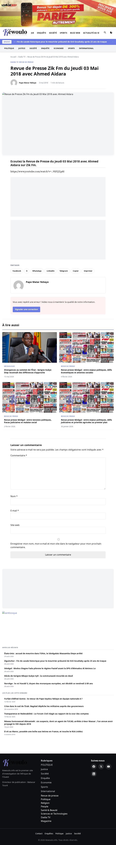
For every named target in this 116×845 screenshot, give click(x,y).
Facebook (17, 271)
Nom (14, 496)
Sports (63, 33)
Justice (21, 48)
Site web (15, 525)
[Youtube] (108, 766)
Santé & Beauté (49, 810)
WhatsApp (36, 271)
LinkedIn (50, 271)
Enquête (41, 33)
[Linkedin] (94, 774)
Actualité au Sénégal (94, 33)
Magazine (46, 821)
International (86, 48)
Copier (76, 271)
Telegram (64, 271)
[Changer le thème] (111, 33)
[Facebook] (94, 766)
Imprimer (88, 271)
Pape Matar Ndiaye (27, 82)
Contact (38, 833)
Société (53, 33)
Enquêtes (49, 833)
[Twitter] (101, 766)
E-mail (14, 510)
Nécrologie (9, 366)
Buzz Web (75, 33)
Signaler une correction (26, 309)
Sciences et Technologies (54, 813)
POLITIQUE (9, 48)
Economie (59, 48)
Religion (45, 802)
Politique (45, 799)
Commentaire (18, 455)
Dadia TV (14, 62)
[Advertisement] (58, 197)
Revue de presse (26, 62)
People (44, 806)
